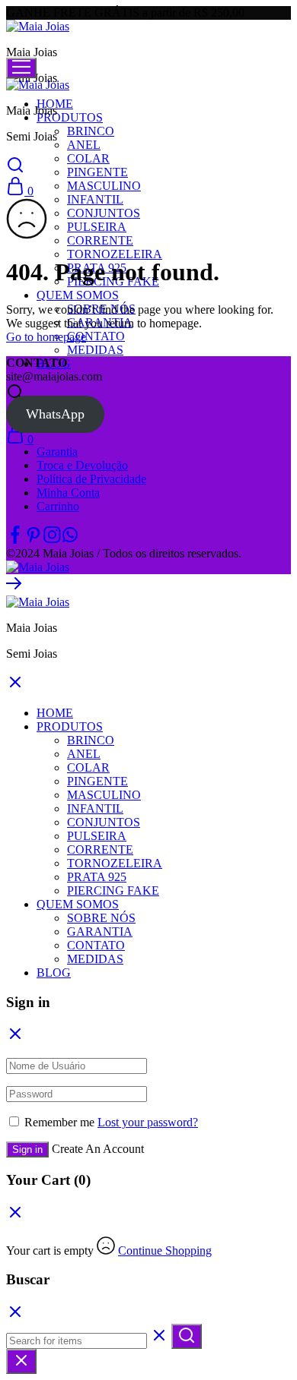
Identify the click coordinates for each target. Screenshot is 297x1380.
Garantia (57, 451)
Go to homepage (46, 336)
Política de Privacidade (91, 478)
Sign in (27, 1149)
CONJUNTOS (103, 213)
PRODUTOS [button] (70, 117)
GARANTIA (100, 931)
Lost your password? (147, 1122)
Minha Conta (68, 492)
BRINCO (90, 131)
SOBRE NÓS (101, 917)
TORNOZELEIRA (114, 254)
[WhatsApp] (70, 539)
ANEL (84, 144)
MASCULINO (104, 185)
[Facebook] (15, 539)
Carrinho (58, 506)
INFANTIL (95, 199)
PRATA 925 (96, 876)
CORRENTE (100, 240)
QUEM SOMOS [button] (78, 295)
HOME (55, 712)
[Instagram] (52, 539)
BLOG (54, 972)
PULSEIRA (96, 226)
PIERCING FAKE (113, 890)
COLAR (88, 158)
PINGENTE (97, 172)
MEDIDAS (95, 349)
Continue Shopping (165, 1250)
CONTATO (96, 336)
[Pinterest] (33, 539)
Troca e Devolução (82, 465)
